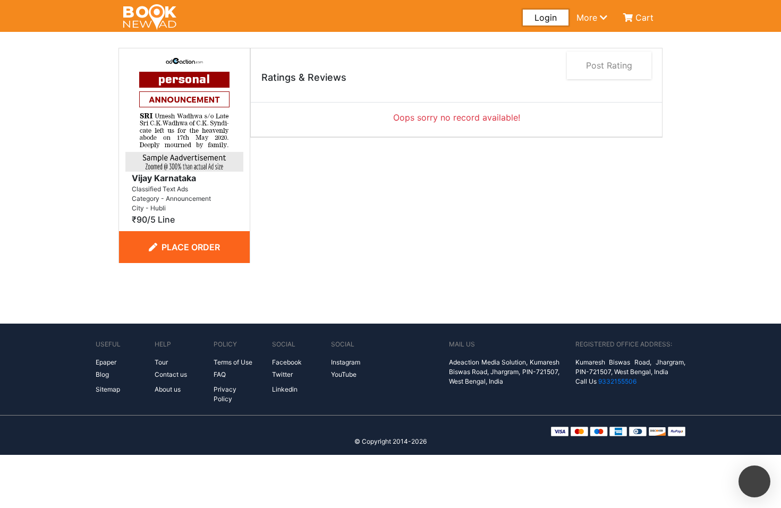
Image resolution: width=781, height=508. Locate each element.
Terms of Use (233, 362)
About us (168, 389)
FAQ (220, 374)
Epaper (106, 362)
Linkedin (285, 389)
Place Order (191, 247)
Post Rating (609, 65)
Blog (102, 374)
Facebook (287, 362)
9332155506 (617, 381)
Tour (161, 362)
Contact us (171, 374)
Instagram (345, 362)
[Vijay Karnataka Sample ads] (184, 111)
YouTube (343, 374)
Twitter (282, 374)
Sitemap (108, 389)
